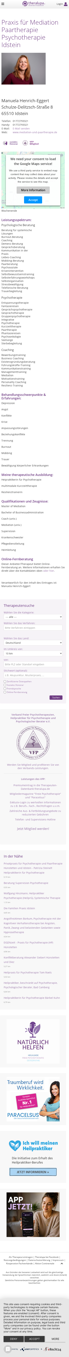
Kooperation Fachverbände (19, 1263)
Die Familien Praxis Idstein (19, 908)
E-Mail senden (21, 128)
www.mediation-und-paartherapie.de (35, 132)
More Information (33, 190)
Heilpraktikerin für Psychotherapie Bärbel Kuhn (32, 997)
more (55, 1339)
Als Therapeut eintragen (21, 1257)
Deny (13, 1339)
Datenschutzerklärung (39, 1260)
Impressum (58, 1260)
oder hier (48, 570)
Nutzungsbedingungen (15, 1260)
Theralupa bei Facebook (47, 1257)
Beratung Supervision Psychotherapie (26, 883)
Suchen (56, 697)
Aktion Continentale (44, 1263)
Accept (33, 200)
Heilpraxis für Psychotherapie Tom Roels (28, 972)
